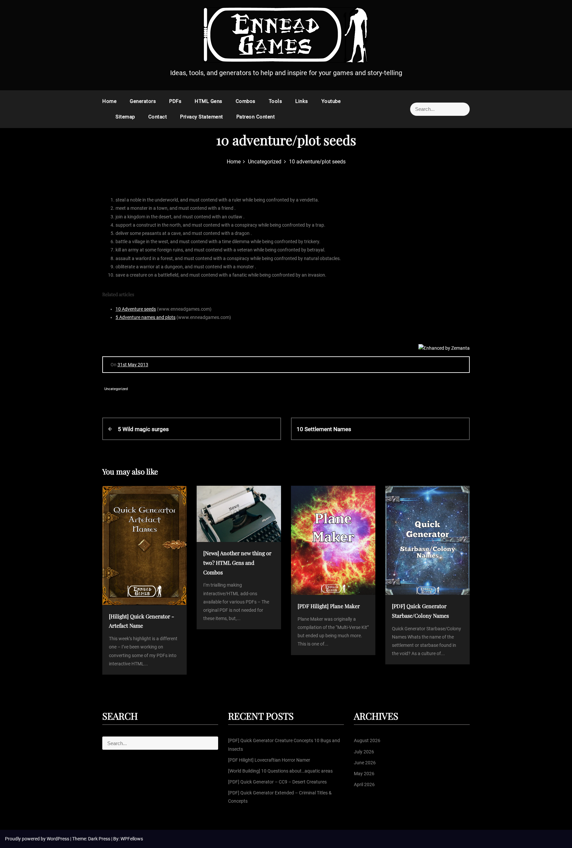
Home (109, 101)
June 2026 (365, 762)
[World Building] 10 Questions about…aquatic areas (280, 771)
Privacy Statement (201, 117)
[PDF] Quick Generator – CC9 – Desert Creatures (277, 781)
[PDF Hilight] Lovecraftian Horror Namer (269, 760)
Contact (157, 117)
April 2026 (364, 784)
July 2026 (364, 751)
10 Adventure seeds (136, 309)
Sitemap (125, 117)
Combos (246, 101)
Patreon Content (255, 117)
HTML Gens (208, 101)
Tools (275, 101)
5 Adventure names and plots (145, 317)
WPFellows (131, 838)
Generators (143, 101)
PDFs (175, 101)
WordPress (58, 838)
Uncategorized (116, 389)
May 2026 (364, 773)
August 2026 (367, 740)
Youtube (331, 101)
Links (301, 101)
